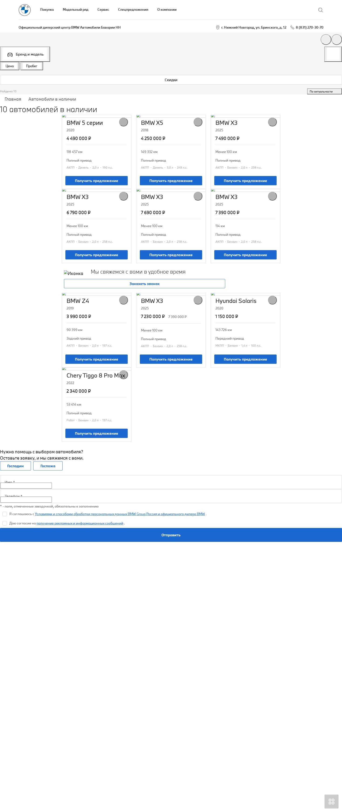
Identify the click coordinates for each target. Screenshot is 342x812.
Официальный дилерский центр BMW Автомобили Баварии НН (70, 27)
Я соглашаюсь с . (108, 514)
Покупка (47, 9)
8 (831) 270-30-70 (309, 27)
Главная (13, 99)
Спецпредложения (133, 9)
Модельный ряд (75, 9)
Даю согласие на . (67, 523)
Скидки (171, 79)
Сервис (103, 9)
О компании (167, 9)
